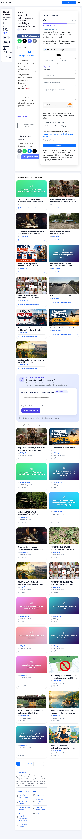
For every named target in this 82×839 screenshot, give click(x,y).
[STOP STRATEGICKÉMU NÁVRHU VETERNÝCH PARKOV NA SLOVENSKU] (31, 195)
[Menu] (79, 3)
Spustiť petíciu (69, 3)
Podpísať (59, 145)
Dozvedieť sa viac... (13, 33)
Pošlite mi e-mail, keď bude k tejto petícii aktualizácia (57, 127)
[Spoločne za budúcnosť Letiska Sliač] (64, 323)
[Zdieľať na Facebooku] (30, 151)
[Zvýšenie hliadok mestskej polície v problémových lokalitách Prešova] (31, 324)
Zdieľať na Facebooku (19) (32, 36)
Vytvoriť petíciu (32, 410)
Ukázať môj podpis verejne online (55, 122)
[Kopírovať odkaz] (35, 41)
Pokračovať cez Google (55, 49)
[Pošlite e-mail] (30, 41)
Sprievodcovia (22, 791)
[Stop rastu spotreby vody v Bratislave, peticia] (64, 227)
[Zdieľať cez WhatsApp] (20, 41)
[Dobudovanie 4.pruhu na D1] (64, 290)
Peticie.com (6, 3)
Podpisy (25, 51)
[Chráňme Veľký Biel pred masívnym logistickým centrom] (31, 356)
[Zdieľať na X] (24, 41)
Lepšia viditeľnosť (28, 55)
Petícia (24, 47)
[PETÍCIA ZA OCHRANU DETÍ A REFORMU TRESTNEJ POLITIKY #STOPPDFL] (64, 259)
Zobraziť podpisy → (49, 25)
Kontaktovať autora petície (28, 126)
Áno (46, 140)
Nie (53, 140)
